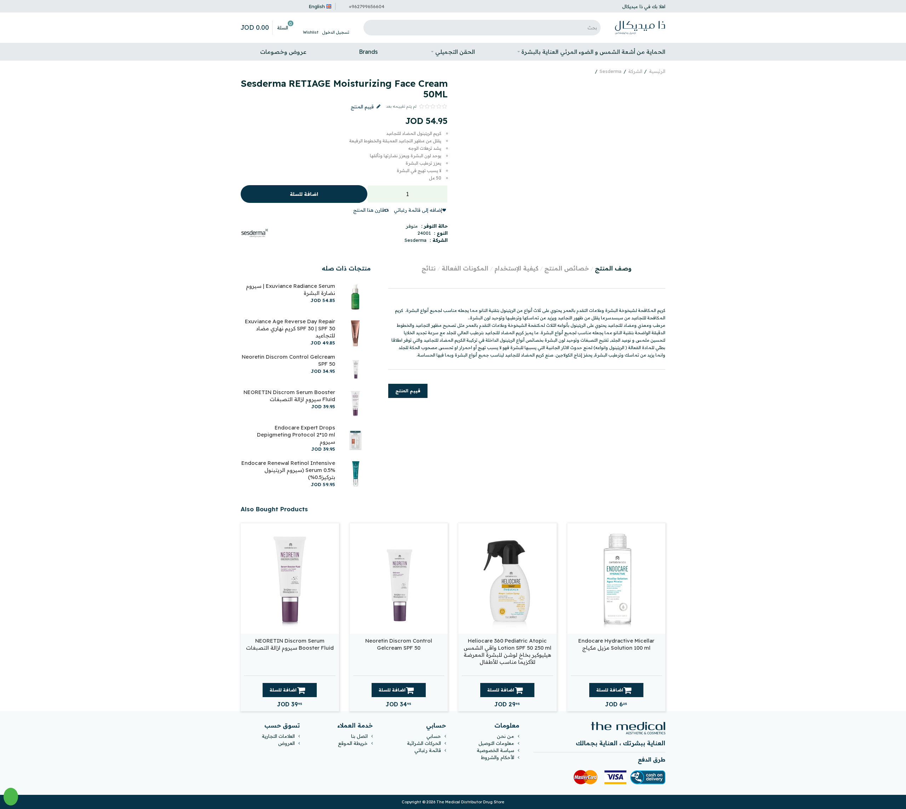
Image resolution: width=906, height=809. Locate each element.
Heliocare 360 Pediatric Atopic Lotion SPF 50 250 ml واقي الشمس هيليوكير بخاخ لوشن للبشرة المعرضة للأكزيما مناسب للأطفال (507, 651)
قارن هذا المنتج (368, 210)
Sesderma (610, 71)
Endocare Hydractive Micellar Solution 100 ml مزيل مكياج (616, 644)
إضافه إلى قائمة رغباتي (418, 210)
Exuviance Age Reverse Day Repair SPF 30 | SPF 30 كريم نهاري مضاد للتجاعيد (290, 328)
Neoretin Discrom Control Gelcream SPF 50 (288, 360)
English (317, 6)
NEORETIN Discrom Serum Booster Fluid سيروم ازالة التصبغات (289, 396)
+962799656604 (366, 6)
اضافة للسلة (304, 194)
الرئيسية (657, 71)
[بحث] (370, 27)
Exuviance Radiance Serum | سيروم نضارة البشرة (290, 289)
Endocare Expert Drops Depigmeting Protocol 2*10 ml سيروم (296, 434)
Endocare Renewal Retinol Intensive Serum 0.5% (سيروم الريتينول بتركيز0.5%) (288, 470)
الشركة (635, 71)
